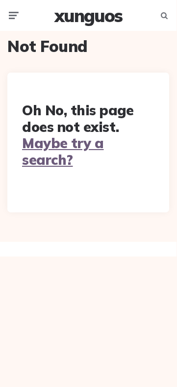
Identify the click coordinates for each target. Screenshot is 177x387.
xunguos (88, 15)
